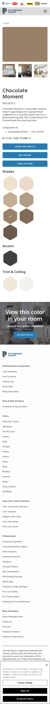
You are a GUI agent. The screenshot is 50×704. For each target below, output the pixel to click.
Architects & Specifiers (12, 541)
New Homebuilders (10, 571)
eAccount (6, 626)
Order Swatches (9, 551)
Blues (4, 466)
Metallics (6, 471)
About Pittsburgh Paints (12, 616)
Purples (5, 436)
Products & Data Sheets (12, 637)
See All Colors (8, 431)
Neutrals (6, 476)
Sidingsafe (7, 426)
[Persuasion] (10, 200)
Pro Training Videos (11, 596)
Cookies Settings (25, 683)
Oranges (6, 446)
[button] (45, 11)
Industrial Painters (10, 566)
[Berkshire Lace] (10, 183)
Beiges (5, 481)
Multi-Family (7, 581)
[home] (12, 11)
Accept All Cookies (25, 699)
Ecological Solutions (11, 632)
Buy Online (25, 155)
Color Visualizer (9, 511)
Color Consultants (10, 521)
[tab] (9, 70)
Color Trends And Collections (15, 506)
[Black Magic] (10, 258)
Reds (4, 441)
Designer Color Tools (11, 516)
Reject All (25, 691)
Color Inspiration (9, 371)
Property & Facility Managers (15, 586)
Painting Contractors (11, 556)
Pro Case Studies (10, 591)
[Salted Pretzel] (26, 216)
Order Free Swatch (25, 146)
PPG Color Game (10, 526)
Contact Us (7, 621)
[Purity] (10, 284)
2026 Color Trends (10, 421)
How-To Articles (9, 376)
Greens (5, 456)
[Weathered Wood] (26, 200)
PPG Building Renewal (12, 576)
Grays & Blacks (9, 486)
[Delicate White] (26, 284)
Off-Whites (7, 491)
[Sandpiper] (26, 183)
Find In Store (25, 163)
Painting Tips (8, 381)
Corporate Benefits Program (14, 546)
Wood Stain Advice (10, 391)
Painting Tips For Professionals (16, 601)
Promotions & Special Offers (14, 406)
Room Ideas (7, 386)
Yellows (5, 451)
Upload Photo (25, 334)
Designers (6, 561)
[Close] (47, 665)
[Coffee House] (10, 232)
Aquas (5, 461)
